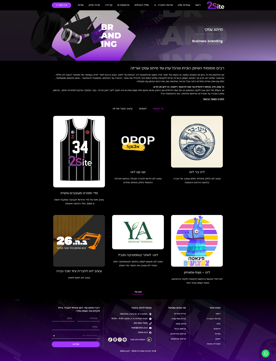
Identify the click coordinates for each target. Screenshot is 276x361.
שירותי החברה (165, 5)
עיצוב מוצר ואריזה (123, 109)
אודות (81, 5)
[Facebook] (125, 340)
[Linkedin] (115, 340)
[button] (138, 292)
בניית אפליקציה (178, 319)
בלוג (218, 324)
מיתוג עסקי (181, 324)
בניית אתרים (180, 314)
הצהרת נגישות (214, 344)
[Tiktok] (110, 340)
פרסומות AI (123, 5)
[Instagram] (120, 340)
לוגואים (142, 109)
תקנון (218, 339)
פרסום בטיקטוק (178, 339)
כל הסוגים (158, 109)
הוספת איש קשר (137, 340)
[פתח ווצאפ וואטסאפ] (266, 353)
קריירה (108, 5)
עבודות (210, 34)
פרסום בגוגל (180, 329)
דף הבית (219, 34)
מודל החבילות (141, 5)
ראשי (198, 5)
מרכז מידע (94, 5)
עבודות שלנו (184, 5)
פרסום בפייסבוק (178, 334)
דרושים (217, 329)
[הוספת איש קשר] (149, 339)
